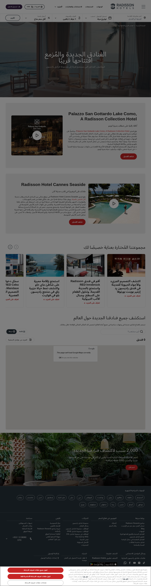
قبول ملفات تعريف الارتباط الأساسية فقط (35, 576)
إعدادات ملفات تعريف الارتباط (35, 582)
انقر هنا (125, 579)
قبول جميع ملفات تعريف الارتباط (35, 570)
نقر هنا (85, 576)
